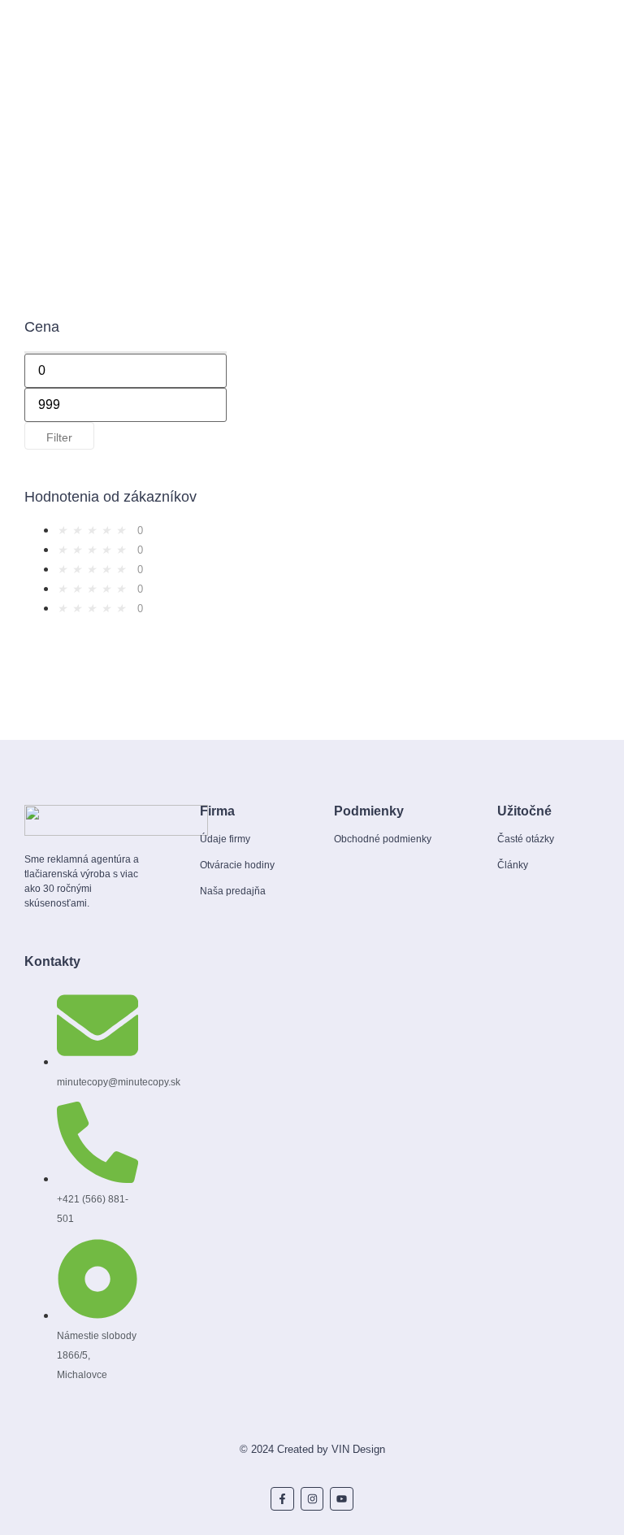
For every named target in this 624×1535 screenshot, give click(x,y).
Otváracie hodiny (237, 865)
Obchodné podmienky (382, 839)
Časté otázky (525, 839)
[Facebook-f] (282, 1499)
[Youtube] (341, 1499)
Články (512, 865)
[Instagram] (312, 1499)
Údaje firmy (225, 839)
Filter (59, 437)
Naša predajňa (233, 891)
